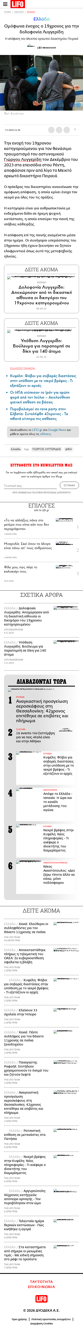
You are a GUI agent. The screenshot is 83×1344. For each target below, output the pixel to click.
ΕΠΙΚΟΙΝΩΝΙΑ (41, 1287)
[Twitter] (78, 105)
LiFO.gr (37, 430)
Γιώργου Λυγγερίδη (23, 159)
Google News (57, 430)
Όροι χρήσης (19, 1319)
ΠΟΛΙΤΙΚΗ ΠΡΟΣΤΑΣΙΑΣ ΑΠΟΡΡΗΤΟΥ (51, 492)
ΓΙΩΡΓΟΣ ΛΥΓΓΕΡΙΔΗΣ (46, 449)
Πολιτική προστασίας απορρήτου (51, 1319)
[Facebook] (72, 105)
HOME (7, 12)
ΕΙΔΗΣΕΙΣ (19, 12)
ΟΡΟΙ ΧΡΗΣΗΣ (19, 492)
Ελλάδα (31, 12)
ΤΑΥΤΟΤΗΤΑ (41, 1282)
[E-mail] (66, 130)
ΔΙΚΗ (68, 449)
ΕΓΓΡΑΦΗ (69, 485)
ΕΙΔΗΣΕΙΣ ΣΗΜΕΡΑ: (23, 368)
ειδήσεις (45, 434)
